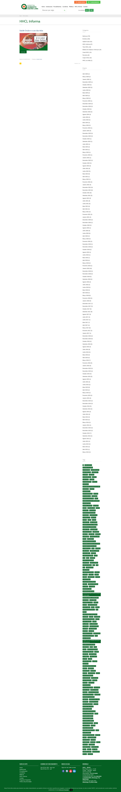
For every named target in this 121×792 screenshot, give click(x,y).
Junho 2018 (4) (86, 287)
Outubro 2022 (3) (87, 163)
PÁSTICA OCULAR (86, 685)
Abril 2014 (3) (86, 419)
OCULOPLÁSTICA (86, 677)
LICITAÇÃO (95, 661)
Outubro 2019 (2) (87, 249)
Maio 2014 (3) (86, 417)
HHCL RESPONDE (86, 638)
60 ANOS (94, 519)
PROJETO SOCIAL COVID (94, 699)
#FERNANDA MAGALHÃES (88, 498)
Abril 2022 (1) (86, 176)
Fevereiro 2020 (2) (87, 241)
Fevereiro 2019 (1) (87, 265)
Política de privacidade (25, 781)
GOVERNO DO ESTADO (87, 633)
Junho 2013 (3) (86, 444)
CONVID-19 (91, 574)
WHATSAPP (90, 754)
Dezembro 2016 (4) (88, 336)
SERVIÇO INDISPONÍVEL (88, 727)
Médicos (71, 6)
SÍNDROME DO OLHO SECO (88, 735)
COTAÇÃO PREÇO (86, 579)
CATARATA (93, 553)
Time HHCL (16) (87, 47)
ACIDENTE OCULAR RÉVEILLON (89, 527)
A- (87, 10)
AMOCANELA (91, 534)
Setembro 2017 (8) (87, 311)
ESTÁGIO (91, 616)
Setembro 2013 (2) (87, 436)
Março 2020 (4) (87, 238)
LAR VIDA (85, 658)
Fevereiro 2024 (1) (87, 128)
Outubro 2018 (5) (87, 276)
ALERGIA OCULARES (87, 531)
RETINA (96, 713)
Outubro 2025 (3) (87, 84)
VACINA (84, 749)
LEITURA (90, 658)
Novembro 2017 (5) (88, 306)
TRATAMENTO (91, 744)
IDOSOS (84, 649)
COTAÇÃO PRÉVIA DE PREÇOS (89, 581)
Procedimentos (57, 6)
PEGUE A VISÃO (86, 689)
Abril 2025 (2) (86, 95)
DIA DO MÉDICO (93, 600)
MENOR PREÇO (86, 670)
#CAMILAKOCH (95, 472)
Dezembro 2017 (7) (88, 303)
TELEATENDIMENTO (92, 737)
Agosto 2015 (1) (87, 379)
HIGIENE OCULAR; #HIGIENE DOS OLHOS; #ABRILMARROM (91, 641)
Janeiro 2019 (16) (87, 268)
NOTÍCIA (98, 673)
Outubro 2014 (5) (87, 406)
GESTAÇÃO (85, 631)
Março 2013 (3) (87, 452)
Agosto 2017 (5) (87, 314)
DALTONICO (85, 586)
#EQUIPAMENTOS (86, 491)
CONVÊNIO (85, 574)
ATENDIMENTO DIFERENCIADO (89, 541)
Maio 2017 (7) (86, 322)
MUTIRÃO (85, 673)
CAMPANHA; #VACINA (94, 550)
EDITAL (92, 607)
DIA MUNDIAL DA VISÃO (87, 602)
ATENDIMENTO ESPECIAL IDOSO (89, 546)
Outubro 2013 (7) (87, 433)
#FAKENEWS (94, 496)
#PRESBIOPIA (85, 515)
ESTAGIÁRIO (85, 616)
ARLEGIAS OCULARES (94, 536)
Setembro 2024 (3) (87, 111)
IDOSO (95, 646)
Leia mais (23, 51)
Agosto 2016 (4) (87, 346)
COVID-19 (85, 584)
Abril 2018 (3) (86, 292)
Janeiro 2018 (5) (87, 301)
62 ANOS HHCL (86, 522)
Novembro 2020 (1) (88, 222)
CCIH (84, 557)
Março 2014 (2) (87, 422)
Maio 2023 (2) (86, 147)
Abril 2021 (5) (86, 209)
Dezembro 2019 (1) (88, 244)
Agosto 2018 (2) (87, 282)
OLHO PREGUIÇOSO (87, 680)
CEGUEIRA (92, 557)
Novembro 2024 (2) (88, 106)
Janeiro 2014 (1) (87, 425)
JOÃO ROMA (85, 654)
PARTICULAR (91, 682)
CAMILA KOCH (86, 550)
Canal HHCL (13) (87, 52)
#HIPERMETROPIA (86, 503)
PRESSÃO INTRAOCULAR (88, 694)
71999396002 (94, 2)
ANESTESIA (98, 534)
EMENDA (97, 607)
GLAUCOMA (91, 631)
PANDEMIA (95, 680)
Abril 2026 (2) (86, 74)
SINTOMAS (98, 735)
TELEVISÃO (93, 742)
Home (43, 6)
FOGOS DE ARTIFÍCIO (94, 626)
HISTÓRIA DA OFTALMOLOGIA (89, 644)
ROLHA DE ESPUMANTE (88, 723)
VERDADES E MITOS (87, 751)
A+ (91, 10)
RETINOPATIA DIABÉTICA (88, 718)
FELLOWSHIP (85, 623)
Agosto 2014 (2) (87, 411)
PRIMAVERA (85, 699)
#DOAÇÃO (92, 488)
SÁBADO (96, 723)
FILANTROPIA (85, 626)
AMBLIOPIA (85, 534)
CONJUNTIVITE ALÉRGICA (88, 572)
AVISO (93, 548)
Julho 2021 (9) (86, 201)
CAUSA (95, 555)
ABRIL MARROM (93, 522)
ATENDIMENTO (90, 538)
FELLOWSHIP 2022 (93, 623)
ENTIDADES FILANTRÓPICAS (89, 609)
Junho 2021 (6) (86, 203)
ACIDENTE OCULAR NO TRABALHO (90, 524)
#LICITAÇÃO (95, 505)
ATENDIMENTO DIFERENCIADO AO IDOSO (91, 543)
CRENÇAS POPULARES (93, 584)
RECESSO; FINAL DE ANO (88, 706)
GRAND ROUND (97, 633)
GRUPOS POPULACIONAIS (88, 635)
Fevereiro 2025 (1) (87, 101)
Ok (71, 789)
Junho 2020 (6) (86, 233)
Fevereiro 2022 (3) (87, 182)
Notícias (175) (86, 36)
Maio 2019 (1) (86, 257)
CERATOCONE (86, 562)
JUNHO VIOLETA (93, 656)
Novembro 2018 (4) (88, 273)
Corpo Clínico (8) (87, 57)
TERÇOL (98, 742)
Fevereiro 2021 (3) (87, 214)
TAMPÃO (84, 737)
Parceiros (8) (86, 55)
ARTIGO (84, 538)
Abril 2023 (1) (86, 149)
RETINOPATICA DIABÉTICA (88, 720)
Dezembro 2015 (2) (88, 368)
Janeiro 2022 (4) (87, 184)
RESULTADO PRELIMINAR (88, 713)
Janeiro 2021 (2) (87, 217)
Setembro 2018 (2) (87, 279)
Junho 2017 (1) (86, 319)
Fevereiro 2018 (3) (87, 298)
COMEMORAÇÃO (89, 567)
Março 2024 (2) (87, 125)
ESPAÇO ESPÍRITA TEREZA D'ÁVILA (90, 614)
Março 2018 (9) (87, 295)
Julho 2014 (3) (86, 414)
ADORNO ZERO (86, 529)
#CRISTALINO (85, 484)
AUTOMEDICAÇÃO (86, 548)
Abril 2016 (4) (86, 357)
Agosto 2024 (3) (87, 114)
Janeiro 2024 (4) (87, 130)
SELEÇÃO (93, 725)
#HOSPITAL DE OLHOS (87, 505)
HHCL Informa (78, 6)
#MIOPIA (84, 507)
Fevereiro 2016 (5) (87, 363)
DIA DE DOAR (85, 600)
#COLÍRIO (94, 477)
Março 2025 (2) (87, 98)
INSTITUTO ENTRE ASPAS (88, 651)
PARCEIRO (85, 682)
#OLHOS (97, 507)
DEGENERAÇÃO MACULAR (88, 591)
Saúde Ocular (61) (87, 41)
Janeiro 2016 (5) (87, 365)
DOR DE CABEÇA (86, 607)
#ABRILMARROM (88, 465)
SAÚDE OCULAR (86, 725)
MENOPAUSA (90, 668)
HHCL (96, 635)
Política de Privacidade (64, 789)
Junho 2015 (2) (86, 384)
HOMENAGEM (86, 646)
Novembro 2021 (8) (88, 190)
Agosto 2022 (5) (87, 166)
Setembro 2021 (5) (87, 195)
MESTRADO (93, 670)
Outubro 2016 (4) (87, 341)
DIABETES (96, 602)
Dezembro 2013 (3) (88, 427)
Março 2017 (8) (87, 328)
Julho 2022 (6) (86, 168)
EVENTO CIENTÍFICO (87, 621)
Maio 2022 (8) (86, 174)
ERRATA (84, 611)
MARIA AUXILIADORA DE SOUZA (89, 666)
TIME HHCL (85, 744)
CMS (84, 567)
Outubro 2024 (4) (87, 109)
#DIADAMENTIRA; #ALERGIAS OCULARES (91, 486)
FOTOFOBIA (85, 628)
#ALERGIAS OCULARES (88, 467)
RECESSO (96, 704)
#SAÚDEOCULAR (86, 517)
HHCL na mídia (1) (87, 60)
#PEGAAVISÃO (92, 510)
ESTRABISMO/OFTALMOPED (88, 619)
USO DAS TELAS (95, 746)
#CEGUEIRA (91, 474)
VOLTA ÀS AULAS (96, 751)
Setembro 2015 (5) (87, 376)
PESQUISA (85, 692)
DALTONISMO (92, 586)
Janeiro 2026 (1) (87, 79)
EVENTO (97, 619)
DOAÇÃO (85, 604)
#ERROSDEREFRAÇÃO (87, 493)
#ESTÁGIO (96, 493)
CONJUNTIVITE (86, 569)
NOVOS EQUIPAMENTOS (88, 675)
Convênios (65, 6)
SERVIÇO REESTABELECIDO (88, 730)
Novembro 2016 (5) (88, 338)
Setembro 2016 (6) (87, 344)
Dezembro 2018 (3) (88, 271)
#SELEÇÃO (93, 517)
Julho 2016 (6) (86, 349)
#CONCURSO (85, 479)
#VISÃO (89, 519)
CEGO (87, 557)
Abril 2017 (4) (86, 325)
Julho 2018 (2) (86, 284)
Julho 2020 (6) (86, 230)
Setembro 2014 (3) (87, 409)
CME (97, 565)
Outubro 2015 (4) (87, 373)
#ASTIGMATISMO (86, 469)
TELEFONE (93, 739)
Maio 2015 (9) (86, 387)
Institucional (49, 6)
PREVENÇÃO (97, 694)
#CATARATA (85, 474)
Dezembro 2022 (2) (88, 160)
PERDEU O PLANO (94, 689)
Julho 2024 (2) (86, 117)
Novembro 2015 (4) (88, 371)
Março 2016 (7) (87, 360)
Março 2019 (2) (87, 263)
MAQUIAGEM (85, 663)
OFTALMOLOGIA (94, 677)
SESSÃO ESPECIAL (87, 732)
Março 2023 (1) (87, 152)
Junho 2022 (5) (86, 171)
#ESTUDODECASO (86, 496)
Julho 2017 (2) (86, 317)
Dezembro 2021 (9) (88, 187)
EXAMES (94, 621)
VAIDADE (89, 749)
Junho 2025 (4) (86, 90)
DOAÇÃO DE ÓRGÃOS (92, 604)
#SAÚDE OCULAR (93, 515)
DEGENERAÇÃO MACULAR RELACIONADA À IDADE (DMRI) (91, 594)
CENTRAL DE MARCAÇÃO (88, 560)
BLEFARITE (98, 548)
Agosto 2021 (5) (87, 198)
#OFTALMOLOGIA (91, 507)
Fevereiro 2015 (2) (87, 395)
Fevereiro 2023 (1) (87, 155)
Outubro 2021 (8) (87, 192)
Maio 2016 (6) (86, 355)
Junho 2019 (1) (86, 255)
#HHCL (96, 498)
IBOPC (91, 646)
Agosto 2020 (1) (87, 228)
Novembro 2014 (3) (88, 403)
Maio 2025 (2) (86, 93)
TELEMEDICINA (86, 742)
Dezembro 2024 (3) (88, 103)
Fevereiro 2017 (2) (87, 330)
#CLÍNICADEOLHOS (87, 477)
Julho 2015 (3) (86, 382)
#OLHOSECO (85, 510)
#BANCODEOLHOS (87, 472)
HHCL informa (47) (87, 44)
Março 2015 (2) (87, 392)
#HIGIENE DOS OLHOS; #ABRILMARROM (91, 500)
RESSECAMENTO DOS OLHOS (89, 711)
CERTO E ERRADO (94, 562)
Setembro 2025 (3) (87, 87)
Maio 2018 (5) (86, 290)
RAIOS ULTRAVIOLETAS (87, 704)
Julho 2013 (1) (86, 441)
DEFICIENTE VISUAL (87, 588)
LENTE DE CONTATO (87, 661)
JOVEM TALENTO (92, 654)
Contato (85, 6)
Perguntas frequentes (25, 780)
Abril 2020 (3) (86, 236)
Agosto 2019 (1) (87, 252)
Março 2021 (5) (87, 211)
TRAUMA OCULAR (86, 746)
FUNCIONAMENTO (92, 628)
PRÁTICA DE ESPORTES (93, 692)
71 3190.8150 (80, 2)
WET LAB (85, 754)
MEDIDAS (85, 668)
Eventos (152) (86, 39)
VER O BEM (94, 749)
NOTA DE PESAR (91, 673)
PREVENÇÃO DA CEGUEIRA (88, 696)
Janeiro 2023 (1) (87, 157)
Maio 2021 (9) (86, 206)
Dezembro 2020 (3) (88, 219)
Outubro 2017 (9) (87, 309)
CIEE (94, 565)
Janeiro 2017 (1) (87, 333)
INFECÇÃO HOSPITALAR (92, 649)
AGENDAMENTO (94, 529)
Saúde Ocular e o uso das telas (31, 30)
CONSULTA (97, 572)
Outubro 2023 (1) (87, 138)
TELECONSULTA (86, 739)
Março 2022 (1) (87, 179)
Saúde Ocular (39, 59)
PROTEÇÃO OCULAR (93, 701)
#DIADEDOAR (85, 488)
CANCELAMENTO (86, 553)
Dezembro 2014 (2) (88, 400)
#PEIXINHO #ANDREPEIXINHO (89, 512)
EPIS (97, 609)
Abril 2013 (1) (86, 449)
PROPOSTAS (85, 701)
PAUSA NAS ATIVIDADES (88, 687)
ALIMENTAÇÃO (96, 531)
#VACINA (84, 519)
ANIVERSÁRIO (86, 536)
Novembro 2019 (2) (88, 246)
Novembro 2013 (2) (88, 430)
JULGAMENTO (86, 656)
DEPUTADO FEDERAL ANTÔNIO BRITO (90, 597)
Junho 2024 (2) (86, 120)
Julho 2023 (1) (86, 144)
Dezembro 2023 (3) (88, 133)
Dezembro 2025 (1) (88, 82)
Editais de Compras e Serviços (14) (92, 49)
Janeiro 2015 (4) (87, 398)
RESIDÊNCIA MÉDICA (87, 708)
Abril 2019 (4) (86, 260)
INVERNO (96, 651)
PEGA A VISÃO (97, 687)
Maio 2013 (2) (86, 446)
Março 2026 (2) (87, 76)
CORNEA (96, 574)
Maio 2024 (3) (86, 122)
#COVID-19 (95, 481)
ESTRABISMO (97, 616)
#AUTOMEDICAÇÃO (95, 469)
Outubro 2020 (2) (87, 225)
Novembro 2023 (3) (88, 136)
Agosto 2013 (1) (87, 438)
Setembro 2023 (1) (87, 141)
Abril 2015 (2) (86, 390)
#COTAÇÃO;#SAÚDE (87, 481)
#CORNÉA (92, 479)
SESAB (97, 730)
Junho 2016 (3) (86, 352)
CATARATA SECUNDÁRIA (88, 555)
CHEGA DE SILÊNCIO (87, 565)
